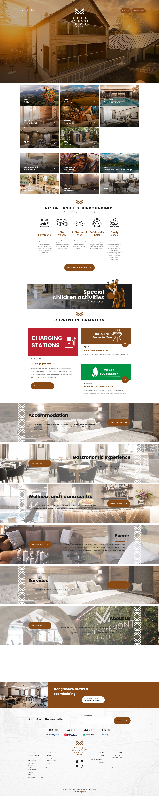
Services (31, 763)
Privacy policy (50, 768)
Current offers (32, 753)
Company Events (51, 758)
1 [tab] (79, 80)
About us (48, 763)
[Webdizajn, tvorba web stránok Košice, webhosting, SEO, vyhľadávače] (83, 791)
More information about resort (77, 268)
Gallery (30, 772)
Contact (30, 780)
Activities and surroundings (32, 769)
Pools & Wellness (33, 758)
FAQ (29, 775)
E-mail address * (87, 715)
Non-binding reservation (35, 777)
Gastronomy (32, 760)
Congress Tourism (51, 760)
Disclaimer (92, 789)
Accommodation (33, 755)
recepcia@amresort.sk (115, 768)
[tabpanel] (79, 41)
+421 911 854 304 (117, 758)
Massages (125, 11)
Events (30, 765)
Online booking (139, 11)
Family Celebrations (52, 753)
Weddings (49, 755)
